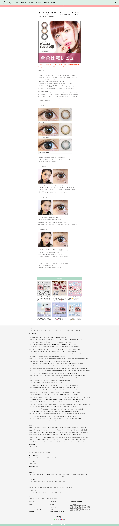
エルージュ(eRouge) (32, 356)
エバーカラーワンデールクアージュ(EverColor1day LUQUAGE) (39, 354)
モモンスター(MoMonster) (47, 408)
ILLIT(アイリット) (58, 427)
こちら (43, 70)
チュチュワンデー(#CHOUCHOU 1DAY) (78, 375)
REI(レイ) (83, 441)
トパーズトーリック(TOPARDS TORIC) (72, 387)
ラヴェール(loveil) (55, 411)
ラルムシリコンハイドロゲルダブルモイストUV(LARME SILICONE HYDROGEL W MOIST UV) (44, 413)
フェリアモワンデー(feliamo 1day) (83, 396)
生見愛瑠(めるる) (31, 437)
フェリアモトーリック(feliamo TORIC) (35, 397)
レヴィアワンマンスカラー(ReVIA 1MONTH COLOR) (72, 418)
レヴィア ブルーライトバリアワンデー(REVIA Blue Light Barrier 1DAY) (60, 420)
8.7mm (40, 468)
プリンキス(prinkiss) (32, 399)
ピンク (72, 330)
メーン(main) (47, 406)
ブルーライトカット (51, 492)
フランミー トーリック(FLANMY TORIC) (83, 397)
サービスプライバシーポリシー (55, 506)
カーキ (57, 330)
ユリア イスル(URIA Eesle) (64, 409)
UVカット (30, 492)
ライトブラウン (35, 330)
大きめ (63, 487)
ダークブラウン (41, 330)
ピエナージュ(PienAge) (76, 392)
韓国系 (50, 481)
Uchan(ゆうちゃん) (41, 441)
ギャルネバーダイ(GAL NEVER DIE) (78, 363)
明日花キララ (69, 427)
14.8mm (52, 457)
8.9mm (46, 468)
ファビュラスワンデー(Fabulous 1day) (35, 396)
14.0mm (30, 457)
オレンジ (68, 330)
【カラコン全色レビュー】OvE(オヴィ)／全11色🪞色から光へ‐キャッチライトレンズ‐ (44, 319)
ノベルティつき (48, 498)
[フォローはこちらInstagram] (56, 519)
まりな (61, 439)
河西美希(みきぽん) (32, 430)
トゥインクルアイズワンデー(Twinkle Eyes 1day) (37, 385)
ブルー (80, 330)
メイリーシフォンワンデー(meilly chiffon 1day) (64, 404)
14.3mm (41, 457)
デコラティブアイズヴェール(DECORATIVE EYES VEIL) (70, 384)
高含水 (56, 492)
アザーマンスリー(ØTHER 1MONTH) (63, 344)
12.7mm (48, 474)
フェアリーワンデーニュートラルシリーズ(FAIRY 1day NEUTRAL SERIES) (69, 339)
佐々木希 (46, 432)
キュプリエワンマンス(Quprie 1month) (62, 365)
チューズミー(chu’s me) (49, 377)
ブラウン (30, 330)
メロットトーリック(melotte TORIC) (63, 406)
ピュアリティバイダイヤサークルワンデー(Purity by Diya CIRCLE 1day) (54, 394)
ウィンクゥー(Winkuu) (68, 349)
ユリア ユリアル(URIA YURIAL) (34, 411)
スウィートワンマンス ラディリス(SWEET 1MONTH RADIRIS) (39, 375)
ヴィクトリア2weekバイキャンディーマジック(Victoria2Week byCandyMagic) (42, 349)
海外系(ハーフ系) (37, 481)
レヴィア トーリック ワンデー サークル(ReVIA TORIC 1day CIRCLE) (63, 421)
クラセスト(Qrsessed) (73, 365)
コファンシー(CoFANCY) (40, 366)
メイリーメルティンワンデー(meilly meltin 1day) (81, 404)
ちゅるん (44, 487)
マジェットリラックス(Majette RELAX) (78, 401)
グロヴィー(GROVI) (32, 366)
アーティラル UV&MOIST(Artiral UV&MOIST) (65, 341)
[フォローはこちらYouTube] (63, 519)
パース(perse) (51, 392)
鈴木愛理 (30, 434)
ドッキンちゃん (44, 427)
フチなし (34, 463)
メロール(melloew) (73, 406)
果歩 (86, 429)
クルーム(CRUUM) (81, 365)
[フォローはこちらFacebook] (60, 519)
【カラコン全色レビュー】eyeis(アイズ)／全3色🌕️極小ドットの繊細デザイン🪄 (75, 319)
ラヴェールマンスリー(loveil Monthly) (65, 411)
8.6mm (36, 468)
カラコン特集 (53, 2)
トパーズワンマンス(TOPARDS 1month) (35, 389)
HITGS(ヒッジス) (58, 437)
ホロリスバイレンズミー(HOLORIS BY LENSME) (63, 401)
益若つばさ (39, 439)
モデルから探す (31, 2)
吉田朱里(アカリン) (53, 441)
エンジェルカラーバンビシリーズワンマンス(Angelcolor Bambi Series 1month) (75, 358)
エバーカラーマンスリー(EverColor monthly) (79, 354)
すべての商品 (17, 2)
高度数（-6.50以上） (38, 452)
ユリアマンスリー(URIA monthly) (45, 411)
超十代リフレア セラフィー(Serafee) (35, 378)
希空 (36, 437)
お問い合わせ (31, 511)
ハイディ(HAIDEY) (32, 392)
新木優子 (78, 427)
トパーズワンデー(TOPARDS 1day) (35, 387)
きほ (41, 430)
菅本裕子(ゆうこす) (84, 432)
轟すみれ (68, 434)
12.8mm (52, 474)
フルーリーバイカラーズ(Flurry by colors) (50, 399)
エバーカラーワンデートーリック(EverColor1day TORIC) (66, 351)
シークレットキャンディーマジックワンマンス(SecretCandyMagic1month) (74, 368)
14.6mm (60, 476)
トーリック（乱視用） (47, 452)
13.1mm (63, 474)
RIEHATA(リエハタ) (71, 441)
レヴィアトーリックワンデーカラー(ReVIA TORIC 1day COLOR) (39, 421)
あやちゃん (74, 427)
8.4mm (30, 468)
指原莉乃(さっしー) (52, 432)
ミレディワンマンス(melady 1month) (49, 404)
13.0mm (59, 474)
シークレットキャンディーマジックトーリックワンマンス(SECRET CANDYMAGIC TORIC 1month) (45, 370)
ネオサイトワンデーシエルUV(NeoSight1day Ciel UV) (71, 389)
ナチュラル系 (31, 481)
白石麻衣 (73, 432)
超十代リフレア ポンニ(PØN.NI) (47, 378)
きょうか (68, 430)
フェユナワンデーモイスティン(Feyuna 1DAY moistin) (67, 396)
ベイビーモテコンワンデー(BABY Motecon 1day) (46, 401)
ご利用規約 (52, 504)
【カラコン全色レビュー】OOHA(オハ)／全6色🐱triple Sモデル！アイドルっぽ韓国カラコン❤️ (74, 298)
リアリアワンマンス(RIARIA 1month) (79, 413)
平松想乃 (69, 437)
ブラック (49, 330)
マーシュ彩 (34, 439)
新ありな (82, 427)
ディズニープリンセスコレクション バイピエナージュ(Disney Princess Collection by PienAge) (44, 384)
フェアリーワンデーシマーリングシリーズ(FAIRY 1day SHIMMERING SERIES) (42, 339)
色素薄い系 (43, 481)
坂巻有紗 (34, 432)
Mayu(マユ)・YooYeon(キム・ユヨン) (53, 439)
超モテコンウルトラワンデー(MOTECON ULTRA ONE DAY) (39, 380)
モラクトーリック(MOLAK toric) (81, 408)
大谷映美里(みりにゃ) (65, 429)
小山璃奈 (81, 430)
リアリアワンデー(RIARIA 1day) (66, 413)
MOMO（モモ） (31, 441)
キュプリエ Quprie (51, 365)
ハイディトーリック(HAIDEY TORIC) (42, 392)
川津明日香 (38, 430)
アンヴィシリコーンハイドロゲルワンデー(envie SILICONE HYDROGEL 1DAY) (42, 346)
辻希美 (57, 434)
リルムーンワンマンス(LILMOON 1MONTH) (56, 416)
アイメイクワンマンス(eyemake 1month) (36, 344)
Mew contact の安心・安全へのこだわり (36, 509)
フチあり (30, 463)
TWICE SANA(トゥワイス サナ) (76, 434)
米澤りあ (58, 441)
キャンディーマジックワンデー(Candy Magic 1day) (62, 361)
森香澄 (36, 441)
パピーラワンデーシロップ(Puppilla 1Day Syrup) (63, 392)
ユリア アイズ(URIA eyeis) (54, 409)
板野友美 (40, 429)
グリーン (64, 330)
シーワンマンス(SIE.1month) (77, 370)
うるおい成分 (35, 492)
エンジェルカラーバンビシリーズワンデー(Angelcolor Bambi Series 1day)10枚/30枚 (51, 356)
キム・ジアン (45, 430)
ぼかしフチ (37, 487)
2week (34, 446)
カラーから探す (23, 2)
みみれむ (69, 439)
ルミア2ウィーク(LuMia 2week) (55, 337)
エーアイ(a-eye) (41, 351)
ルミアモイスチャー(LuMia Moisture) (42, 337)
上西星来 (69, 432)
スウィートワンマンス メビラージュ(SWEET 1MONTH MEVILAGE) (65, 373)
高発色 (70, 487)
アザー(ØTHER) (53, 344)
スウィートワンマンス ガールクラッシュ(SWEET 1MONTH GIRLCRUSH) (41, 373)
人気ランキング (46, 2)
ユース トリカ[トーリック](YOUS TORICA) (42, 409)
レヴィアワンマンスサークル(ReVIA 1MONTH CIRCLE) (38, 420)
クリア (83, 330)
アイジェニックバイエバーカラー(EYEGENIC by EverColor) (58, 342)
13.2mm (67, 474)
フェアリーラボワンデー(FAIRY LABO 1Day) (50, 341)
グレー (46, 330)
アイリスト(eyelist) (47, 344)
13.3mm (71, 474)
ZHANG (87, 441)
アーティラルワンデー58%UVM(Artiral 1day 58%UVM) (38, 342)
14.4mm (45, 457)
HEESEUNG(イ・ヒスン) (47, 429)
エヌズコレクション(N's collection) (50, 351)
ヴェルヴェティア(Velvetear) (77, 349)
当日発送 (30, 498)
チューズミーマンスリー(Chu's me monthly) (76, 377)
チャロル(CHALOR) (66, 375)
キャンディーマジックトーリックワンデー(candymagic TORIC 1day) (40, 363)
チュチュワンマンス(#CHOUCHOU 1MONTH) (36, 377)
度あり (30, 452)
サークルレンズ (55, 487)
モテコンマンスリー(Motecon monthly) (35, 408)
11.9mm (30, 474)
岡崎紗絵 (49, 427)
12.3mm (33, 474)
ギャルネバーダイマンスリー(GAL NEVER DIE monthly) (38, 365)
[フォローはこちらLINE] (54, 519)
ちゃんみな (53, 434)
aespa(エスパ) (55, 429)
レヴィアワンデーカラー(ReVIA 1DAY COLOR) (37, 418)
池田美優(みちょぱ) (32, 429)
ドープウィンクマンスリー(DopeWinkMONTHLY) (69, 385)
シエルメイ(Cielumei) (86, 370)
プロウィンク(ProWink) (33, 401)
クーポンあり (42, 498)
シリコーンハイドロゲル (42, 492)
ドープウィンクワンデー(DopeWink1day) (53, 385)
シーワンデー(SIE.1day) (67, 370)
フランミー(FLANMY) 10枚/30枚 (70, 397)
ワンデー (30, 446)
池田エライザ (87, 427)
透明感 (41, 487)
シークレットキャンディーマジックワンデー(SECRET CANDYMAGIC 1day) (58, 366)
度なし (33, 452)
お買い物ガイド (31, 504)
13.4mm (74, 474)
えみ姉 (60, 429)
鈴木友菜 (38, 427)
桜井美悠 (42, 432)
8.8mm (43, 468)
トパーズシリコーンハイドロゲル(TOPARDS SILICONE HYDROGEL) (53, 387)
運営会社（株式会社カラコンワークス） (57, 511)
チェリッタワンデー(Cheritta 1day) (56, 375)
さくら (38, 432)
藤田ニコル (34, 427)
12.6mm (45, 474)
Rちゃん (53, 427)
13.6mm (82, 474)
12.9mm (56, 474)
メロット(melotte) (53, 406)
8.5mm (33, 468)
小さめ (60, 487)
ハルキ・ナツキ (40, 437)
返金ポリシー (52, 509)
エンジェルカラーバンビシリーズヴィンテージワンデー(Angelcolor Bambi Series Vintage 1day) (45, 358)
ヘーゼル (53, 330)
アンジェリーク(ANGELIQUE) (74, 346)
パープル (76, 330)
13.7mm (85, 474)
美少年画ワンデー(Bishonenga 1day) (35, 394)
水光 (48, 487)
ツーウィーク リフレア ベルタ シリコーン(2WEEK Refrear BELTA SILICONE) (42, 382)
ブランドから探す (38, 2)
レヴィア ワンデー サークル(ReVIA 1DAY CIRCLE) (53, 418)
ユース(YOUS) (31, 409)
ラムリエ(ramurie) (76, 411)
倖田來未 (77, 430)
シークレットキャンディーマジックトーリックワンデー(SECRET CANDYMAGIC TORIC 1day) (44, 368)
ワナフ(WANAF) (84, 421)
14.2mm (37, 457)
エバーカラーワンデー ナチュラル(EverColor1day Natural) (38, 353)
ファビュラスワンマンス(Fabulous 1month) (50, 396)
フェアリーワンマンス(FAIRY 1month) (35, 341)
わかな (62, 441)
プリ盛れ (60, 481)
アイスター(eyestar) (72, 342)
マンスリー (38, 446)
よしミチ (47, 441)
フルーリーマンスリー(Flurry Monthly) (64, 399)
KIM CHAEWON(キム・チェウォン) (60, 430)
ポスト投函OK (54, 498)
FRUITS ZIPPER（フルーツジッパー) (78, 437)
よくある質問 (31, 506)
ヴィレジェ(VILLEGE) (59, 349)
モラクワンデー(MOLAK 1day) (57, 408)
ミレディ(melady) (39, 404)
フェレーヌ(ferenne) (60, 397)
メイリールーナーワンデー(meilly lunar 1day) (36, 406)
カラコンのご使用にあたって (34, 507)
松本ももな (44, 439)
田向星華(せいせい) (36, 434)
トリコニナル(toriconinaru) (56, 389)
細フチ (33, 487)
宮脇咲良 (73, 439)
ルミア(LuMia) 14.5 (32, 337)
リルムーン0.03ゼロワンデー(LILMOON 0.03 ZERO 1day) (38, 416)
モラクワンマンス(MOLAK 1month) (69, 408)
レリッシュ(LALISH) (68, 416)
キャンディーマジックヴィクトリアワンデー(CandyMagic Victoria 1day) (41, 361)
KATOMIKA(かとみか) (81, 429)
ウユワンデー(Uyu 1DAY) (33, 351)
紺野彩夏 (85, 430)
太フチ (30, 487)
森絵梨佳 (30, 427)
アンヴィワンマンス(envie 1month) (62, 346)
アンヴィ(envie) (73, 344)
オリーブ (61, 330)
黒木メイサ (73, 430)
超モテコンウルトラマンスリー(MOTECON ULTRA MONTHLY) (60, 380)
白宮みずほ (78, 432)
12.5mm (41, 474)
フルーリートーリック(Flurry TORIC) (78, 399)
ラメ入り (66, 487)
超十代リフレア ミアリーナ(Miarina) (60, 378)
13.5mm (78, 474)
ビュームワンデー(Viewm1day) (72, 394)
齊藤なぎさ (30, 432)
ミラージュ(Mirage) (32, 404)
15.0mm (56, 457)
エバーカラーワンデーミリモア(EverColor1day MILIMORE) (61, 354)
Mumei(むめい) (82, 439)
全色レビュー (48, 10)
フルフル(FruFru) (39, 399)
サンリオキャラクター (63, 432)
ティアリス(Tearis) (59, 382)
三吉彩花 (77, 439)
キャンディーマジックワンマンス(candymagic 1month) (62, 363)
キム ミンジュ (51, 430)
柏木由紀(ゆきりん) (73, 429)
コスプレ (63, 481)
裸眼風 (51, 487)
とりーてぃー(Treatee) (47, 389)
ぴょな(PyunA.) (64, 437)
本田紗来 (30, 439)
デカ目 (53, 481)
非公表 (63, 476)
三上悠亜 (65, 439)
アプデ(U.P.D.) (63, 337)
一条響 (37, 429)
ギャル (47, 481)
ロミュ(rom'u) (78, 421)
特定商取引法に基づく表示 (54, 507)
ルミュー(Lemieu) (75, 416)
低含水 (60, 492)
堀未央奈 (87, 437)
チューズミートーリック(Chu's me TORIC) (61, 377)
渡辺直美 (65, 441)
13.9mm (33, 476)
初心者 (56, 481)
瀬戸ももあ (42, 434)
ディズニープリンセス (63, 434)
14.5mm (48, 457)
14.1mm (33, 457)
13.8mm (30, 476)
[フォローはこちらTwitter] (58, 519)
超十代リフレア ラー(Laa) (71, 378)
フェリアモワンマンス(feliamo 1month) (49, 397)
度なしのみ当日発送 (36, 498)
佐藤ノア (57, 432)
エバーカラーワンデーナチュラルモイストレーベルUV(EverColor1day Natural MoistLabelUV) (65, 353)
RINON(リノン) (78, 441)
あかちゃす (64, 427)
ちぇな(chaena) (47, 434)
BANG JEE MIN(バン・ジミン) (49, 437)
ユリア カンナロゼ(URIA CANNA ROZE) (76, 409)
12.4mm (37, 474)
